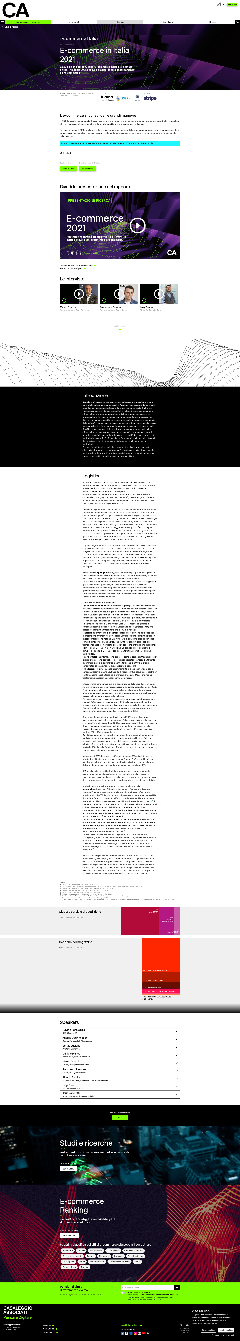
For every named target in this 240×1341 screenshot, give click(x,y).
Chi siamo (212, 22)
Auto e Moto (113, 1250)
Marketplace (68, 1261)
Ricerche (120, 22)
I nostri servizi (74, 22)
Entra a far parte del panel (73, 268)
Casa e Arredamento (72, 1256)
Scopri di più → (148, 143)
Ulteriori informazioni (211, 1323)
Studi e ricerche (12, 27)
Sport (137, 1261)
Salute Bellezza (97, 1261)
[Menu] (3, 22)
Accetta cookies (226, 1330)
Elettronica (104, 1256)
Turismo (84, 1267)
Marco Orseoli (68, 307)
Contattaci (232, 4)
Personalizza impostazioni (223, 1335)
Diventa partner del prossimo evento (78, 265)
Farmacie (118, 1256)
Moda (82, 1261)
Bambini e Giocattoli (133, 1250)
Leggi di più (68, 1169)
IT (218, 4)
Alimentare (67, 1250)
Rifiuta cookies (208, 1330)
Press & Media (48, 1329)
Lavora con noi (48, 1332)
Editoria (90, 1256)
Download (68, 168)
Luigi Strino (146, 307)
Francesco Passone (111, 307)
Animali (81, 1250)
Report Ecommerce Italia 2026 (28, 22)
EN (223, 4)
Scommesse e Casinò (119, 1261)
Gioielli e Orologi (135, 1256)
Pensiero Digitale (166, 22)
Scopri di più (69, 1236)
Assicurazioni (96, 1250)
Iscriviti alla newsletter (130, 1325)
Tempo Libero (69, 1267)
